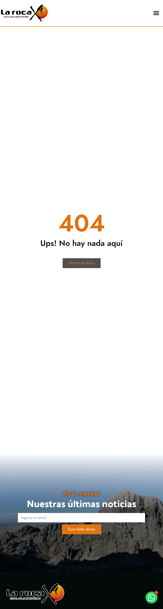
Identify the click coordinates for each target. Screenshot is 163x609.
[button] (156, 13)
